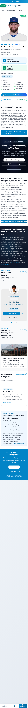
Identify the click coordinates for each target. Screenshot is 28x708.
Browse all (23, 271)
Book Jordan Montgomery (15, 160)
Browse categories (21, 374)
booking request (5, 264)
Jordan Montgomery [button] (10, 44)
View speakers (7, 402)
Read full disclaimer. (19, 443)
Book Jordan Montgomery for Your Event (13, 132)
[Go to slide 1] (11, 322)
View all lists (22, 329)
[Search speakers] (22, 5)
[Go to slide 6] (16, 322)
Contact (3, 5)
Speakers (8, 10)
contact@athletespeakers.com (14, 169)
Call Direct (22, 99)
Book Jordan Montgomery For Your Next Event (14, 221)
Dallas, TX (10, 68)
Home (2, 10)
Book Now (15, 467)
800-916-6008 (13, 168)
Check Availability (8, 99)
